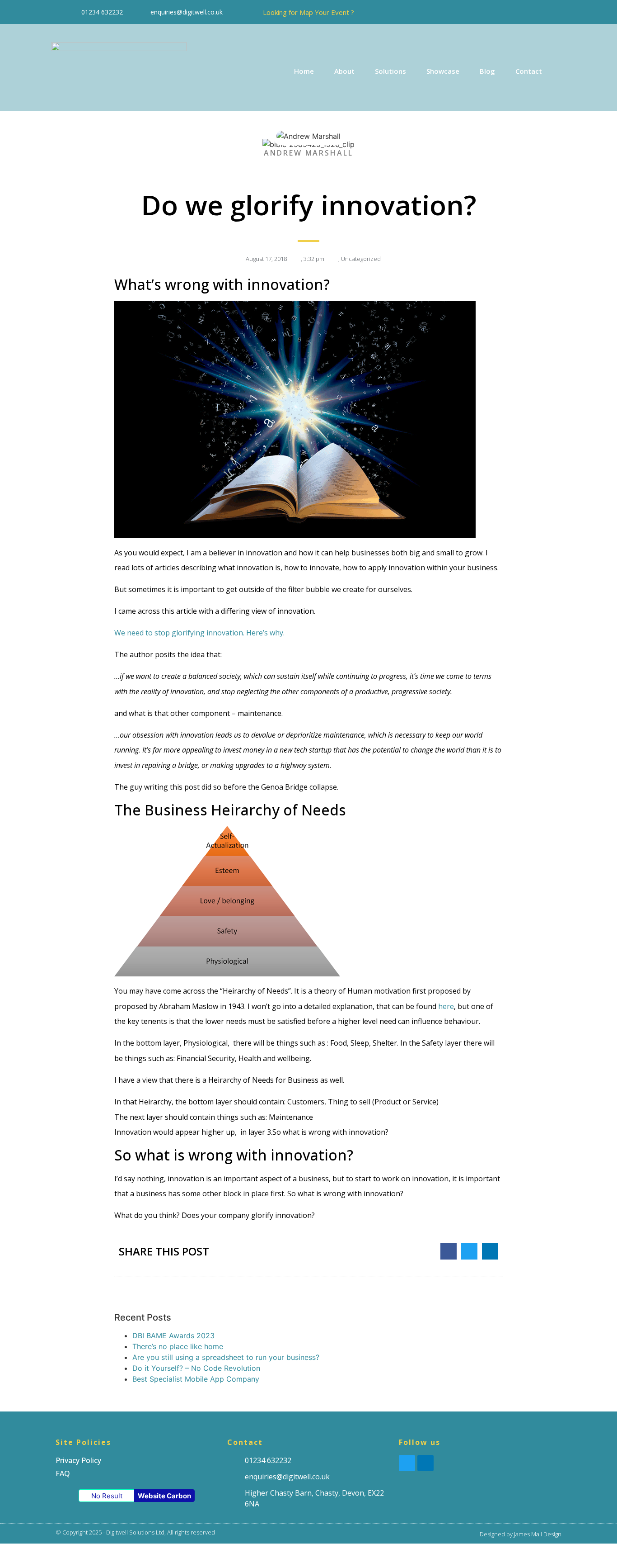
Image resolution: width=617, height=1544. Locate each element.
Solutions (390, 71)
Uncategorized (361, 259)
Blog (487, 71)
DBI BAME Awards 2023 (173, 1335)
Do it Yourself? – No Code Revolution (196, 1368)
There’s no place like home (177, 1346)
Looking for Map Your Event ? (308, 12)
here (446, 1006)
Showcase (442, 71)
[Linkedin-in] (556, 12)
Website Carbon (164, 1496)
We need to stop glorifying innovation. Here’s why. (199, 633)
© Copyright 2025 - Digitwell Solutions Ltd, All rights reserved (135, 1532)
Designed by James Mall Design (520, 1534)
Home (304, 71)
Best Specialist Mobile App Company (195, 1378)
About (344, 71)
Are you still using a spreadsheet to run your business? (225, 1357)
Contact (528, 71)
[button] (448, 1251)
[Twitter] (535, 12)
